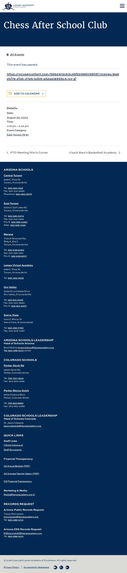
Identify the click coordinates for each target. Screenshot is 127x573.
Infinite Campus (12, 445)
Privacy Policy (11, 567)
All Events (17, 54)
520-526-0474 (16, 215)
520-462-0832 (16, 277)
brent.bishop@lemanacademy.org (36, 347)
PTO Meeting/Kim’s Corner (29, 152)
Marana (8, 234)
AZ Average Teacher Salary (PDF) (21, 473)
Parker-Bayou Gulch (16, 390)
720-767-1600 (16, 378)
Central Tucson (13, 175)
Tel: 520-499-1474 (14, 350)
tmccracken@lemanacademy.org (21, 516)
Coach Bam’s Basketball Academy (93, 152)
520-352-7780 (16, 327)
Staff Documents (13, 449)
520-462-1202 (15, 188)
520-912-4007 (19, 305)
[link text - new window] (55, 567)
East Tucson (11, 203)
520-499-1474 (15, 519)
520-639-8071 (19, 256)
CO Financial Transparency (18, 481)
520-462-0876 (24, 194)
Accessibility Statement (36, 567)
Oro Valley (10, 287)
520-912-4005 (15, 299)
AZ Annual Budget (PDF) (17, 466)
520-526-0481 (18, 225)
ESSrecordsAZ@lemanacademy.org (23, 533)
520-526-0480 (19, 221)
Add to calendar (27, 93)
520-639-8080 (16, 249)
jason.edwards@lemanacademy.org (22, 425)
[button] (122, 6)
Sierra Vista (11, 315)
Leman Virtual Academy (18, 265)
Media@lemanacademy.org (18, 494)
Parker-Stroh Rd (14, 365)
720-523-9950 (15, 403)
